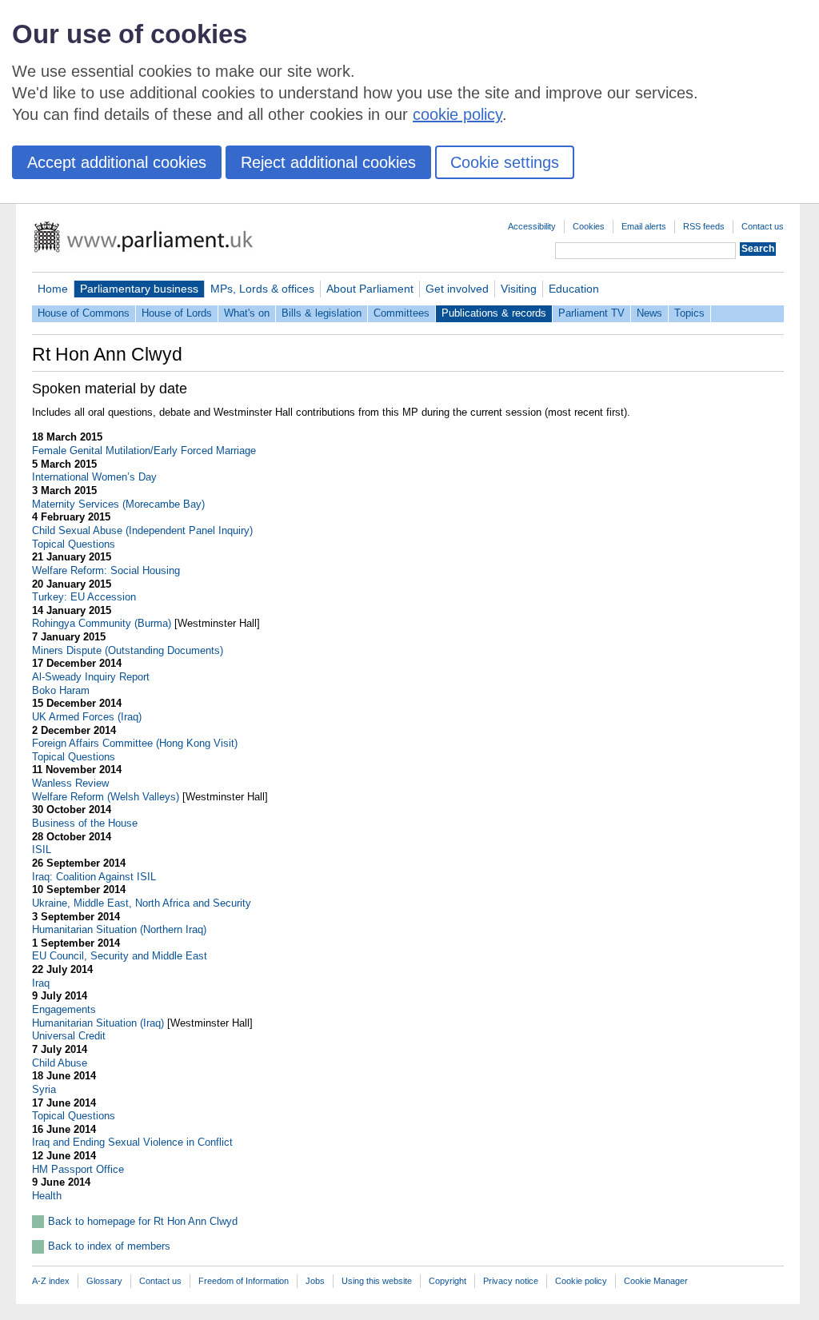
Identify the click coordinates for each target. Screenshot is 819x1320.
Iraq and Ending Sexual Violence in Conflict (132, 1142)
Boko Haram (61, 690)
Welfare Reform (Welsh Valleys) (105, 797)
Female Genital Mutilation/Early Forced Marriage (144, 451)
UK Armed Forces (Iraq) (87, 717)
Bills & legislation (322, 313)
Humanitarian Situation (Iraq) (98, 1023)
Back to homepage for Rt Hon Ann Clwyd (143, 1221)
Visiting (519, 288)
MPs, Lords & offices (262, 288)
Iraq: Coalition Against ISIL (94, 877)
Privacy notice (510, 1281)
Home (53, 288)
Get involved (457, 288)
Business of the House (85, 823)
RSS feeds (704, 226)
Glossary (104, 1281)
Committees (401, 313)
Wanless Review (70, 783)
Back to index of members (109, 1246)
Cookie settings (504, 162)
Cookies (589, 226)
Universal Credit (69, 1036)
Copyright (447, 1281)
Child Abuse (59, 1063)
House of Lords (177, 313)
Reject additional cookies (328, 162)
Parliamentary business (139, 288)
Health (47, 1196)
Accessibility (532, 226)
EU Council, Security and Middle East (119, 956)
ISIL (41, 849)
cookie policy (457, 114)
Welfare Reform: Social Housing (106, 570)
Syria (44, 1089)
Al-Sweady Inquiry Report (91, 677)
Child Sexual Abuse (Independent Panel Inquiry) (142, 530)
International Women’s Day (94, 477)
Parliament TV (591, 313)
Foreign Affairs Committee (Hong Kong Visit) (135, 743)
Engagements (64, 1009)
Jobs (315, 1281)
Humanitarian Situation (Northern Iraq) (119, 929)
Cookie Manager (656, 1281)
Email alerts (643, 226)
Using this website (377, 1281)
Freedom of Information (243, 1281)
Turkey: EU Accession (84, 597)
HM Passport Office (78, 1169)
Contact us (762, 226)
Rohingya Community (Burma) (101, 623)
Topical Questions (73, 544)
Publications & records (493, 313)
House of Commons (84, 313)
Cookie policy (581, 1281)
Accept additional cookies (116, 162)
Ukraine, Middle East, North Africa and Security (141, 903)
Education (574, 288)
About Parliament (369, 288)
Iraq (41, 983)
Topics (689, 313)
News (649, 313)
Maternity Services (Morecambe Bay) (118, 504)
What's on (247, 313)
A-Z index (51, 1281)
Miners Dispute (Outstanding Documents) (127, 650)
